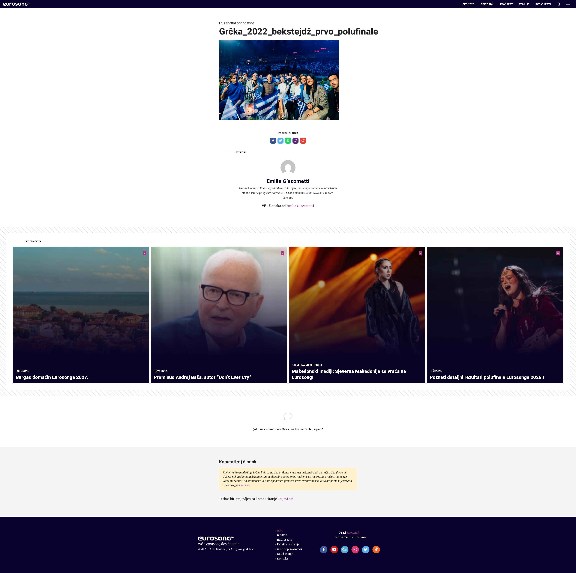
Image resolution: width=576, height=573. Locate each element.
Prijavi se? (285, 499)
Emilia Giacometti (300, 206)
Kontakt (282, 558)
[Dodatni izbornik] (568, 4)
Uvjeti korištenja (288, 544)
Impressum (284, 539)
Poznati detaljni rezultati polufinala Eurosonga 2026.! (487, 377)
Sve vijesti (543, 4)
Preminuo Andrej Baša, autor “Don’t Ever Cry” (202, 377)
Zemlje (524, 4)
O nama (282, 535)
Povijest (506, 4)
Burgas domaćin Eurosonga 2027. (52, 377)
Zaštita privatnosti (289, 549)
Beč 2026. (469, 4)
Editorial (487, 4)
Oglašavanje (285, 553)
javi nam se (242, 485)
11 (558, 253)
